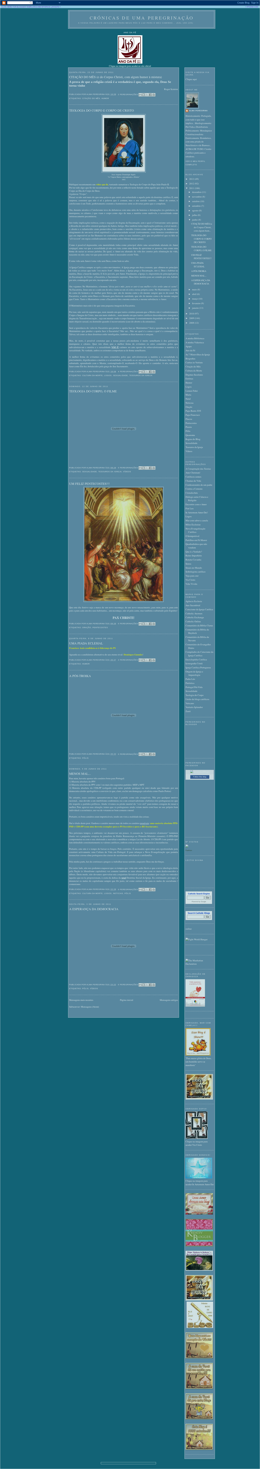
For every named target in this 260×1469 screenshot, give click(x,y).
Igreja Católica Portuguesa (198, 667)
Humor (105, 98)
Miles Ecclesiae (193, 524)
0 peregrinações (128, 468)
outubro (196, 201)
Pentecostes (100, 627)
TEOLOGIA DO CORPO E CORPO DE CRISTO (101, 110)
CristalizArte (192, 492)
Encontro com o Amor (196, 504)
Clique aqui (191, 79)
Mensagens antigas (169, 1000)
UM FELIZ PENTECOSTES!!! (89, 483)
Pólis (85, 758)
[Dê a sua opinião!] (143, 95)
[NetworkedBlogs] (199, 771)
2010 (192, 313)
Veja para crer (192, 575)
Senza (188, 563)
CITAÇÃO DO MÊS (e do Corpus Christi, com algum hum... (201, 227)
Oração (86, 627)
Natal (188, 398)
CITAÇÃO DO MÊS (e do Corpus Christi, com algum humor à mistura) (115, 77)
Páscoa (189, 419)
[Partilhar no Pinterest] (153, 95)
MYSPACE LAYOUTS (50, 7)
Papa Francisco (193, 414)
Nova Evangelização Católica (195, 530)
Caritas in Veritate (194, 362)
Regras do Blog (193, 439)
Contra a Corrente (194, 488)
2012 (192, 183)
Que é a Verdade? (194, 551)
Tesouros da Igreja (140, 375)
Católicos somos (193, 476)
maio (194, 289)
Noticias (118, 893)
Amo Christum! (193, 472)
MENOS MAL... (80, 773)
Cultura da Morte (92, 375)
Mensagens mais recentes (81, 1000)
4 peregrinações (128, 372)
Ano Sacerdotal (193, 605)
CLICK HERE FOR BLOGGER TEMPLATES (19, 7)
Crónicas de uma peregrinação (142, 18)
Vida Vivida (191, 583)
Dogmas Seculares (194, 374)
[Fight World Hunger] (196, 939)
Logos (108, 375)
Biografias (190, 358)
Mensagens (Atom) (90, 1006)
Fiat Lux (190, 508)
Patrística (190, 683)
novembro (197, 196)
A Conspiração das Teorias (198, 468)
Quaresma (190, 435)
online (189, 928)
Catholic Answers (194, 613)
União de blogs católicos (197, 699)
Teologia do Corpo (195, 695)
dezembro (197, 192)
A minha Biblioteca (195, 338)
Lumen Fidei (192, 390)
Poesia (189, 426)
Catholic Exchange (195, 617)
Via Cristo (190, 579)
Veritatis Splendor (194, 707)
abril (194, 294)
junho (195, 219)
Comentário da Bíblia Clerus (199, 625)
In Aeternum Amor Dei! (197, 512)
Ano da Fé (190, 350)
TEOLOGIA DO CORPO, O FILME (93, 391)
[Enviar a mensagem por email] (140, 95)
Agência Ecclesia (194, 601)
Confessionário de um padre (199, 484)
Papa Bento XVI (193, 410)
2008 (192, 322)
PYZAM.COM (252, 7)
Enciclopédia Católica (196, 659)
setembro (196, 205)
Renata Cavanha (193, 559)
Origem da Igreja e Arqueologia (194, 673)
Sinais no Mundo (194, 567)
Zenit (188, 711)
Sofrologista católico (196, 571)
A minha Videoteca (195, 342)
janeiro (195, 307)
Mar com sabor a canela (197, 520)
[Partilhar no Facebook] (150, 95)
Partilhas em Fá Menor (196, 540)
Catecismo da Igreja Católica (199, 609)
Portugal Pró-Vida (194, 687)
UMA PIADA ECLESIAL (86, 643)
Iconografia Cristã (194, 663)
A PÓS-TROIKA (80, 676)
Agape (189, 346)
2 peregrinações (128, 94)
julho (195, 215)
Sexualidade (120, 375)
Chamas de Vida (193, 480)
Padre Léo (190, 679)
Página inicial (126, 1000)
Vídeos (127, 472)
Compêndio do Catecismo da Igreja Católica (199, 653)
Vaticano (190, 703)
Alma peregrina (198, 111)
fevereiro (196, 303)
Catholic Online (193, 621)
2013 (192, 179)
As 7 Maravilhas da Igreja (198, 354)
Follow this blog (199, 777)
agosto (195, 210)
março (195, 298)
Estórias (189, 378)
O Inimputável (192, 536)
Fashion (189, 850)
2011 (192, 188)
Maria (188, 394)
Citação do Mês (91, 98)
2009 (192, 318)
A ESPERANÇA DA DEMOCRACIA (93, 909)
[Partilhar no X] (147, 95)
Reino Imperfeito (194, 555)
